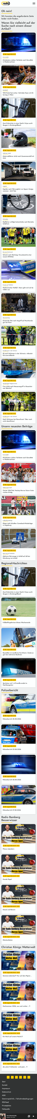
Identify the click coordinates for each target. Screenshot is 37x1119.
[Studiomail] (24, 1077)
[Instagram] (16, 1077)
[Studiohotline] (28, 1077)
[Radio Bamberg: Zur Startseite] (16, 3)
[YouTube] (20, 1077)
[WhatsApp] (8, 1077)
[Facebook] (12, 1077)
